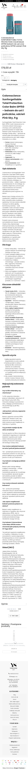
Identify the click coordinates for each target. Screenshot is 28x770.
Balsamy (14, 713)
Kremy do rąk (14, 697)
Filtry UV (15, 719)
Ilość (2, 75)
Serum (14, 699)
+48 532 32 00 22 (8, 1)
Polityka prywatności (15, 745)
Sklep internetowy (13, 768)
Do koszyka (14, 652)
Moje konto (14, 729)
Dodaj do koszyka (12, 84)
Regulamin (14, 747)
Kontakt (15, 726)
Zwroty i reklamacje (15, 749)
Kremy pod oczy (15, 715)
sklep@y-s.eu (21, 1)
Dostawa (14, 754)
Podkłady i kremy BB (15, 710)
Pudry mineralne (15, 708)
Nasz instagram (14, 733)
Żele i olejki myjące (14, 701)
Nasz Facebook (14, 735)
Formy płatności (15, 752)
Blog (15, 695)
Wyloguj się (14, 731)
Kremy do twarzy (14, 717)
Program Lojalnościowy (14, 738)
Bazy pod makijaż (14, 706)
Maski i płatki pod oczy (14, 704)
